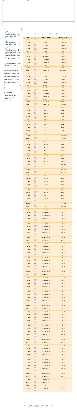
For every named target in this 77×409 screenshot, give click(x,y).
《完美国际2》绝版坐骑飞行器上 (12, 81)
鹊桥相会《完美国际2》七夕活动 (12, 78)
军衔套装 (38, 25)
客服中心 (47, 405)
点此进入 (10, 100)
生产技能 (34, 25)
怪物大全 (8, 38)
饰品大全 (8, 65)
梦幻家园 (42, 25)
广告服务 (34, 405)
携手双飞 (47, 25)
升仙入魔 (55, 25)
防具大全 (13, 63)
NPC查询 (18, 36)
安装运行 (8, 33)
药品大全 (18, 63)
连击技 (18, 50)
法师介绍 (8, 44)
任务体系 (13, 38)
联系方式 (43, 405)
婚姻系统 (13, 55)
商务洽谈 (39, 405)
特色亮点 (8, 36)
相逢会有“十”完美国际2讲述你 (12, 72)
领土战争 (13, 49)
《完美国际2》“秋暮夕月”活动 (12, 70)
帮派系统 (8, 49)
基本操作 (8, 34)
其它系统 (18, 58)
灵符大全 (13, 65)
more (20, 85)
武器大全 (8, 63)
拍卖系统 (63, 25)
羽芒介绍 (18, 44)
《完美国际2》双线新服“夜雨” (12, 84)
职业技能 (13, 36)
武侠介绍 (18, 42)
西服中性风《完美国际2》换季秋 (12, 73)
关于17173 (26, 405)
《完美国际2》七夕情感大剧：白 (12, 75)
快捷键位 (13, 34)
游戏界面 (18, 33)
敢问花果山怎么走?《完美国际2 (12, 79)
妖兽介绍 (13, 42)
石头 (17, 65)
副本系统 (8, 58)
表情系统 (8, 55)
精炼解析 (51, 25)
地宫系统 (13, 58)
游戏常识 (18, 34)
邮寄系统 (68, 25)
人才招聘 (30, 405)
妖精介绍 (8, 42)
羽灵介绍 (13, 44)
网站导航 (51, 405)
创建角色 (13, 33)
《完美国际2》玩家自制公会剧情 (12, 76)
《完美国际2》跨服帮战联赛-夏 (12, 82)
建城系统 (59, 25)
